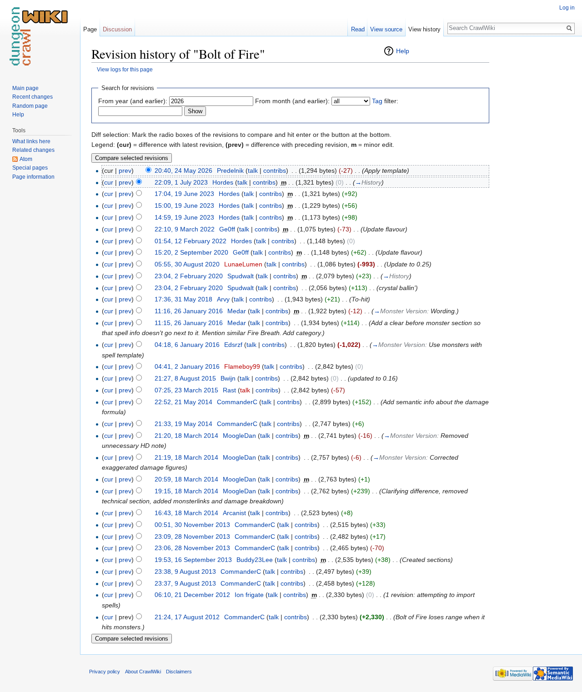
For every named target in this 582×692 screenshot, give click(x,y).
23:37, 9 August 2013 (185, 583)
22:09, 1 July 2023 (181, 182)
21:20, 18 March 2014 (186, 435)
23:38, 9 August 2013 (185, 571)
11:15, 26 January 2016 (189, 322)
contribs (274, 170)
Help (402, 51)
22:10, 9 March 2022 (185, 229)
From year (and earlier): (132, 101)
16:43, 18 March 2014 (186, 512)
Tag (377, 101)
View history (424, 29)
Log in (567, 8)
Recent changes (32, 97)
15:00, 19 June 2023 (184, 205)
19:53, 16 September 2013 (193, 559)
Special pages (30, 168)
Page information (33, 177)
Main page (25, 88)
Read (358, 29)
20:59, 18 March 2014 (186, 479)
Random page (30, 106)
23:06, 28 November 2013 (192, 548)
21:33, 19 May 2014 (183, 423)
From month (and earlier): (292, 101)
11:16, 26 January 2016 (189, 311)
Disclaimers (179, 671)
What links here (31, 141)
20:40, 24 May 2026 (183, 170)
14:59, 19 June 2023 (184, 217)
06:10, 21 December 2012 (192, 594)
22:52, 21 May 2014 (183, 402)
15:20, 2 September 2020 (191, 252)
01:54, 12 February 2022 (190, 241)
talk (253, 170)
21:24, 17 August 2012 (187, 617)
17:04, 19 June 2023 (184, 193)
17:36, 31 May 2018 (183, 299)
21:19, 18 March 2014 (186, 457)
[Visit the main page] (40, 36)
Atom (26, 159)
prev (125, 170)
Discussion (117, 29)
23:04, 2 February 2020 (189, 276)
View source (386, 29)
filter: (385, 101)
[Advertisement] (534, 181)
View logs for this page (125, 69)
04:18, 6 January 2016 (187, 344)
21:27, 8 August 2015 (185, 378)
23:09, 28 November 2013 (192, 536)
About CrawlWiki (143, 671)
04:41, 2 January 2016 (187, 366)
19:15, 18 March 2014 (186, 491)
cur (108, 182)
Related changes (33, 150)
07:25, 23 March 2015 (186, 390)
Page (90, 29)
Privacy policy (104, 671)
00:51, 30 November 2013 (192, 524)
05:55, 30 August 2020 (187, 264)
